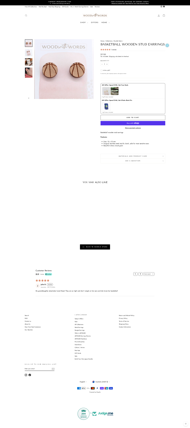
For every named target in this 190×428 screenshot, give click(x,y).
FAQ (26, 318)
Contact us (28, 321)
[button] (106, 49)
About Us (27, 324)
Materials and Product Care (133, 156)
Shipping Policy (124, 324)
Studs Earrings (79, 327)
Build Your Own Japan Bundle (84, 359)
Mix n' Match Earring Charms (79, 7)
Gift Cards (65, 7)
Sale (91, 7)
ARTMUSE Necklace (81, 339)
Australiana (78, 345)
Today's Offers (79, 319)
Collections (109, 41)
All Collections (79, 324)
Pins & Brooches (80, 342)
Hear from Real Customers (33, 327)
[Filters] (140, 274)
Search (27, 315)
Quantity (105, 61)
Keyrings (77, 350)
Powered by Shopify (95, 392)
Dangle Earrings (80, 330)
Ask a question (133, 161)
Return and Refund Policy (126, 315)
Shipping (112, 56)
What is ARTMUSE (80, 333)
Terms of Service (124, 321)
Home (105, 22)
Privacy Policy (123, 318)
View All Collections (31, 7)
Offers (94, 22)
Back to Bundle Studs (96, 247)
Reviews (97, 7)
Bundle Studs (118, 41)
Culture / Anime (80, 347)
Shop (83, 22)
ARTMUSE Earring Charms (83, 336)
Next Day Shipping (54, 7)
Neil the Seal (43, 7)
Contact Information (125, 327)
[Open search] (135, 274)
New (76, 322)
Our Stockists (29, 330)
